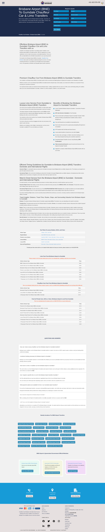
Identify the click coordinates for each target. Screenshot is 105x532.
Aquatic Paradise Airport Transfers (26, 423)
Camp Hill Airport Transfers (70, 431)
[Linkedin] (44, 525)
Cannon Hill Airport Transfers (25, 427)
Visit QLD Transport (72, 470)
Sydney (66, 528)
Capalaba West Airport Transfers (53, 438)
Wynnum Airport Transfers (37, 438)
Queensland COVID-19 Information (52, 463)
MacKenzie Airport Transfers (39, 442)
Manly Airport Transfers (66, 434)
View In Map (52, 497)
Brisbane (66, 519)
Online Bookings (76, 496)
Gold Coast (67, 521)
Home (43, 508)
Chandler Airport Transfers (52, 427)
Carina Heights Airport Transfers (39, 434)
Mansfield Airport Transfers (55, 423)
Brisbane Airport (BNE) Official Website (29, 463)
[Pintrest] (54, 520)
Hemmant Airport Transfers (24, 442)
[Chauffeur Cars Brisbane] (44, 2)
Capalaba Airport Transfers (24, 434)
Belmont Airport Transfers (42, 431)
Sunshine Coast (68, 523)
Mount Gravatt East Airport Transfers (26, 431)
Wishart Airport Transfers (24, 445)
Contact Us (67, 508)
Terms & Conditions (46, 513)
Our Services (44, 511)
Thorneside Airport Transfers (68, 442)
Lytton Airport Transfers (65, 427)
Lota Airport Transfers (53, 434)
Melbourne (67, 526)
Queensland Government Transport (75, 463)
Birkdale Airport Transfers (41, 423)
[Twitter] (49, 520)
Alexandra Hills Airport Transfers (55, 445)
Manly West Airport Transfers (53, 442)
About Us (44, 509)
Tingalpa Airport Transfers (24, 438)
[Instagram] (59, 520)
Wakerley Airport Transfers (69, 423)
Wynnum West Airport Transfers (38, 445)
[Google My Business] (49, 525)
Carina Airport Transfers (39, 427)
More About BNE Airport (27, 470)
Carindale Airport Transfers (68, 438)
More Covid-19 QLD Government (52, 472)
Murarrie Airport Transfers (78, 434)
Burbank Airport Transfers (56, 431)
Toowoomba (67, 524)
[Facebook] (44, 520)
